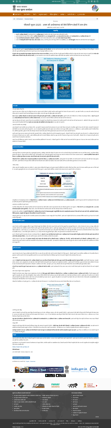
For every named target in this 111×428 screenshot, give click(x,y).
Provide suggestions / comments (21, 358)
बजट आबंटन (44, 402)
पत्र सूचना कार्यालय (24, 9)
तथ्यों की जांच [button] (71, 14)
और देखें (97, 417)
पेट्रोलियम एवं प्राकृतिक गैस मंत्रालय (80, 412)
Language (78, 0)
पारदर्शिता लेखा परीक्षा (18, 406)
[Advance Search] (97, 1)
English (28, 361)
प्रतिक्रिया (80, 421)
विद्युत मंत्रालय (75, 415)
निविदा (67, 421)
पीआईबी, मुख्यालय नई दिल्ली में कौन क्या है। (50, 395)
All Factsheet (20, 19)
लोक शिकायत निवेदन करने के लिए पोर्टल (21, 410)
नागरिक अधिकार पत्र (46, 404)
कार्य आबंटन (16, 404)
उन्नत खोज (82, 14)
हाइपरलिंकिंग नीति (32, 421)
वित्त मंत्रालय (75, 400)
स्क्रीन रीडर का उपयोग (56, 1)
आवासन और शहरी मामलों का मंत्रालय (80, 406)
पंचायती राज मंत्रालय (77, 410)
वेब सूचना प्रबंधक (45, 408)
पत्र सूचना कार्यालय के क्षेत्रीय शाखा (21, 397)
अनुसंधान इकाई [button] (43, 14)
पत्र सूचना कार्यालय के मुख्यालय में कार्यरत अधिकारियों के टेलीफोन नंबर (27, 395)
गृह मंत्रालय (75, 404)
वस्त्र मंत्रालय (75, 397)
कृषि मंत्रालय (75, 402)
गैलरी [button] (34, 14)
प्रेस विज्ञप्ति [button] (27, 14)
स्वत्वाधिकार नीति (52, 421)
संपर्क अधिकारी (45, 400)
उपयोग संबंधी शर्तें (60, 421)
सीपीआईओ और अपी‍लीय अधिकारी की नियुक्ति (50, 406)
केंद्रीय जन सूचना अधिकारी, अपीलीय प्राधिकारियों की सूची (25, 402)
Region (62, 0)
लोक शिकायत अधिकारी (46, 397)
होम (14, 19)
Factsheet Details (28, 19)
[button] (88, 1)
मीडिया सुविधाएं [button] (53, 14)
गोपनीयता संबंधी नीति (42, 421)
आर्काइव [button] (62, 14)
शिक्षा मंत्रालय (75, 408)
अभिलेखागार (73, 421)
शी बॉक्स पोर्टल (45, 410)
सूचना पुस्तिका (16, 408)
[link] (39, 369)
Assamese (32, 361)
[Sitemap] (94, 1)
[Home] (13, 14)
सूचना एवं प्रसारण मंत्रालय (78, 395)
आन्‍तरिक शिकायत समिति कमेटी (20, 400)
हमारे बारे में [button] (18, 14)
